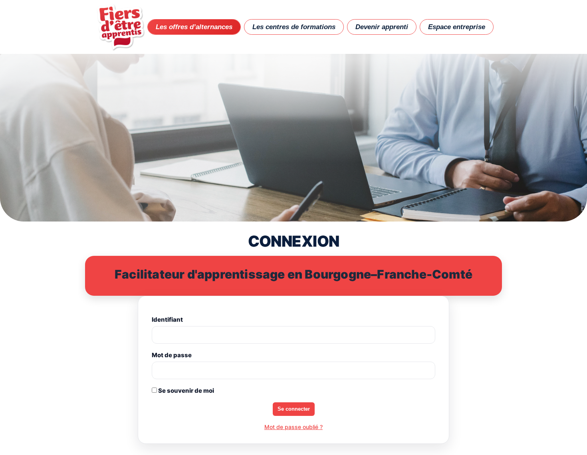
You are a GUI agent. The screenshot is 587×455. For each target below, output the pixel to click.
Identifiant (167, 319)
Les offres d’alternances (194, 27)
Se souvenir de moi (185, 390)
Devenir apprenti (381, 27)
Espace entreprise (456, 27)
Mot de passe (172, 355)
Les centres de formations (293, 27)
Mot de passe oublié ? (293, 426)
